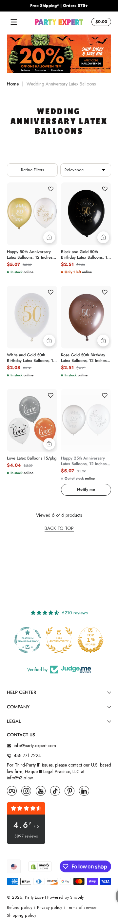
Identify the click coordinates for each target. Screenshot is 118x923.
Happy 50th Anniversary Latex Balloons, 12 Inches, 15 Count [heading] (30, 254)
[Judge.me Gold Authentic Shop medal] (59, 640)
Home (13, 84)
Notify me (86, 489)
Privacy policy (49, 908)
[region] (59, 6)
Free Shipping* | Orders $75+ (59, 6)
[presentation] (32, 253)
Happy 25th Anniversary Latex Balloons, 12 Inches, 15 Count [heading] (84, 461)
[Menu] (14, 22)
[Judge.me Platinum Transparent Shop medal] (27, 640)
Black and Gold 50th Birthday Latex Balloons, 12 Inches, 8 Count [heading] (85, 254)
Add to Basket (49, 237)
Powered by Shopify (65, 897)
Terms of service (81, 908)
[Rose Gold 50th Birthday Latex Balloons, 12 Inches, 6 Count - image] (86, 317)
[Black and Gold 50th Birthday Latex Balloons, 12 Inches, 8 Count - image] (86, 213)
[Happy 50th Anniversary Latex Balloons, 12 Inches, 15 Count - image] (32, 213)
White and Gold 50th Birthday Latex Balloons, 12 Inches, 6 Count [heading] (31, 358)
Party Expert (35, 897)
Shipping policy (21, 915)
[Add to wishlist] (50, 189)
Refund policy (19, 908)
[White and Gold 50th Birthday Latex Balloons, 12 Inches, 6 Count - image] (32, 317)
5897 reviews (26, 836)
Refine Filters (32, 170)
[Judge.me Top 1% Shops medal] (90, 640)
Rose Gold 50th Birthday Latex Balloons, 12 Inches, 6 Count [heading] (84, 358)
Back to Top (59, 528)
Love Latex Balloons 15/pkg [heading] (31, 458)
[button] (100, 22)
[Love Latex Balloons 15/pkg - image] (32, 420)
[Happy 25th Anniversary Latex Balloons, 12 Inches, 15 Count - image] (86, 420)
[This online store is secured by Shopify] (40, 866)
